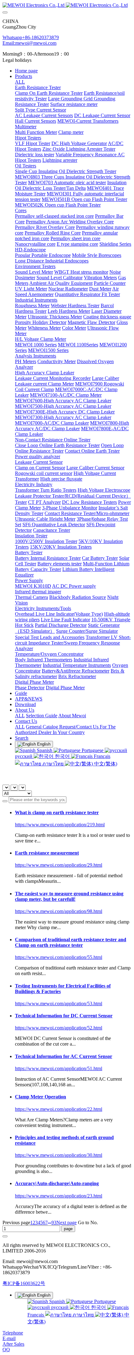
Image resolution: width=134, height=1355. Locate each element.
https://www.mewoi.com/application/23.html (58, 1195)
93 (53, 1222)
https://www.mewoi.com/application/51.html (58, 1068)
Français (101, 756)
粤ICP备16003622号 (23, 1283)
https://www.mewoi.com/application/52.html (58, 1027)
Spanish (45, 750)
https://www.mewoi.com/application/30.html (58, 1155)
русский (60, 1307)
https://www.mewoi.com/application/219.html (60, 824)
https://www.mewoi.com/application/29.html (58, 865)
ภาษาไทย (53, 763)
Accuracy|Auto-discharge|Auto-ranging (57, 1183)
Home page (26, 70)
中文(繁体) (105, 763)
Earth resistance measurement (47, 852)
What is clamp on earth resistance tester (57, 812)
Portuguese (92, 750)
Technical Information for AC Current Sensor (63, 1056)
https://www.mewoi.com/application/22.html (58, 1109)
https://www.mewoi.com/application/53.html (58, 1003)
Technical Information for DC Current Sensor (63, 1015)
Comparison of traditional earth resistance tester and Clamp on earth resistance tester (70, 942)
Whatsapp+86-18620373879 (30, 37)
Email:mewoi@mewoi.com (29, 43)
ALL (20, 81)
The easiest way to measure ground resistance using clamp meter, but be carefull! (69, 896)
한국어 (62, 756)
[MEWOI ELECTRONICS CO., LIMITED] (67, 5)
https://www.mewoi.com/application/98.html (58, 911)
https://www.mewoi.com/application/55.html (58, 957)
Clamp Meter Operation (40, 1096)
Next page (66, 1222)
